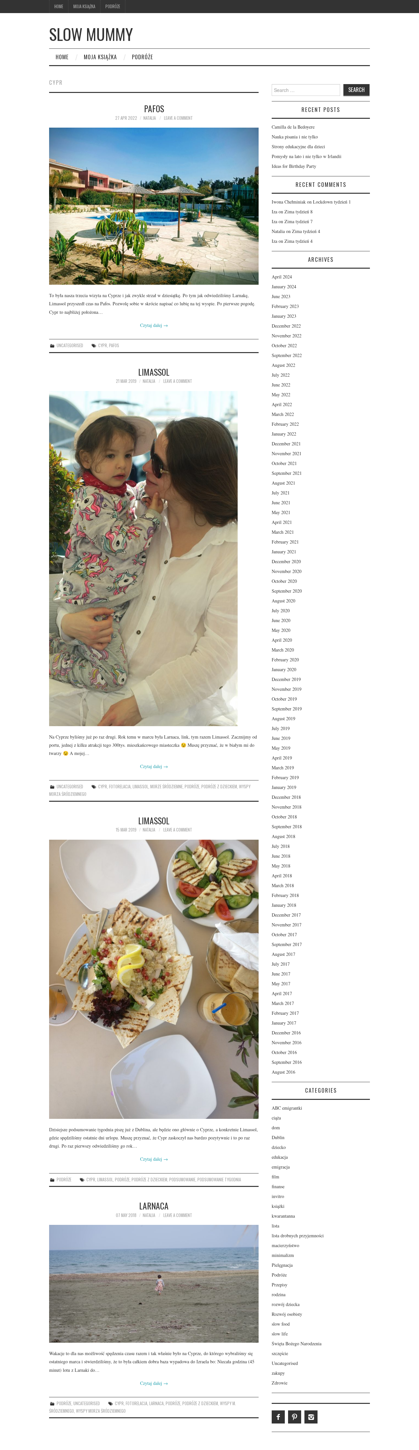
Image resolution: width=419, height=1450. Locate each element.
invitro (278, 1196)
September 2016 (287, 1062)
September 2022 (287, 355)
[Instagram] (311, 1416)
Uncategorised (70, 345)
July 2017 (281, 964)
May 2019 (281, 748)
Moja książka (84, 6)
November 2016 (286, 1042)
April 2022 (282, 404)
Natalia (149, 118)
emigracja (281, 1167)
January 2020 (284, 669)
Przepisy (279, 1284)
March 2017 (283, 1003)
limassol (140, 786)
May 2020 (281, 630)
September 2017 (287, 944)
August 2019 (283, 718)
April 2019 (282, 758)
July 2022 (281, 375)
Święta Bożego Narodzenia (296, 1343)
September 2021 (287, 473)
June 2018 (281, 856)
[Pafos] (154, 206)
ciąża (276, 1118)
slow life (280, 1334)
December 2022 (286, 326)
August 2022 (283, 365)
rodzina (278, 1294)
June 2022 (281, 385)
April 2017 (282, 993)
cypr (102, 345)
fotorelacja (120, 786)
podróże (192, 786)
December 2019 (286, 679)
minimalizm (283, 1255)
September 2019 (287, 709)
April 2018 (282, 875)
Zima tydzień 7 (298, 221)
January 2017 (284, 1023)
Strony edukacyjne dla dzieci (298, 146)
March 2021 (283, 532)
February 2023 (285, 306)
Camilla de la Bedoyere (293, 127)
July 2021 (281, 493)
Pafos (154, 108)
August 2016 (283, 1072)
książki (278, 1206)
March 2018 (283, 885)
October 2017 (284, 934)
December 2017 (286, 915)
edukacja (280, 1157)
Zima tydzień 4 (306, 231)
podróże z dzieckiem (219, 786)
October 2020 (284, 581)
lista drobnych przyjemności (298, 1235)
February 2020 (285, 659)
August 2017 (283, 954)
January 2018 (284, 905)
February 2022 (285, 424)
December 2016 (286, 1032)
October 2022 (284, 345)
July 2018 (281, 846)
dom (276, 1127)
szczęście (280, 1353)
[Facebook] (278, 1416)
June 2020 (281, 620)
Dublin (278, 1137)
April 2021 (282, 522)
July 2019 (281, 728)
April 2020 (282, 640)
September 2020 (287, 591)
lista (275, 1226)
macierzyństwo (285, 1245)
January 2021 (284, 551)
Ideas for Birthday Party (294, 166)
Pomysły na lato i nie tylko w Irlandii (306, 156)
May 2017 (281, 983)
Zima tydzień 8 (298, 211)
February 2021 (285, 542)
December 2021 (286, 443)
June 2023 (281, 296)
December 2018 (286, 797)
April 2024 (282, 277)
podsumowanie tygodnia (219, 1179)
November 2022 (286, 335)
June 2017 (281, 974)
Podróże (112, 6)
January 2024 (284, 286)
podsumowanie (182, 1179)
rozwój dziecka (286, 1304)
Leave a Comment (178, 118)
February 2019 (285, 777)
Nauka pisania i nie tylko (295, 137)
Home (58, 6)
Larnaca (154, 1205)
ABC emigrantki (287, 1108)
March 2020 (283, 650)
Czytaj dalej (154, 325)
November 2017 (286, 925)
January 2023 (284, 316)
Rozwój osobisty (287, 1314)
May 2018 (281, 866)
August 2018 (283, 836)
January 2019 (284, 787)
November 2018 (286, 807)
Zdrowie (279, 1383)
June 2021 (281, 502)
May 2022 (281, 394)
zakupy (278, 1373)
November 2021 (286, 453)
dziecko (279, 1147)
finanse (278, 1186)
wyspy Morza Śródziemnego (101, 1411)
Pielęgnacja (282, 1265)
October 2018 (284, 817)
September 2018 (287, 826)
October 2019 (284, 699)
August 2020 (283, 601)
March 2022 (283, 414)
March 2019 (283, 767)
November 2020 (286, 571)
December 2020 (286, 561)
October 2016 (284, 1052)
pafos (114, 345)
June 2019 (281, 738)
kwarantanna (283, 1216)
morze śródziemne (166, 786)
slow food (281, 1324)
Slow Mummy (91, 33)
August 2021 (283, 483)
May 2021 (281, 512)
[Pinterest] (294, 1416)
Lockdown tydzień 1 (332, 202)
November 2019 (286, 689)
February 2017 (285, 1013)
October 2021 (284, 463)
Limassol (154, 372)
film (275, 1176)
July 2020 (281, 610)
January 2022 (284, 434)
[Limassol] (154, 558)
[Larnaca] (154, 1284)
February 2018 (285, 895)
